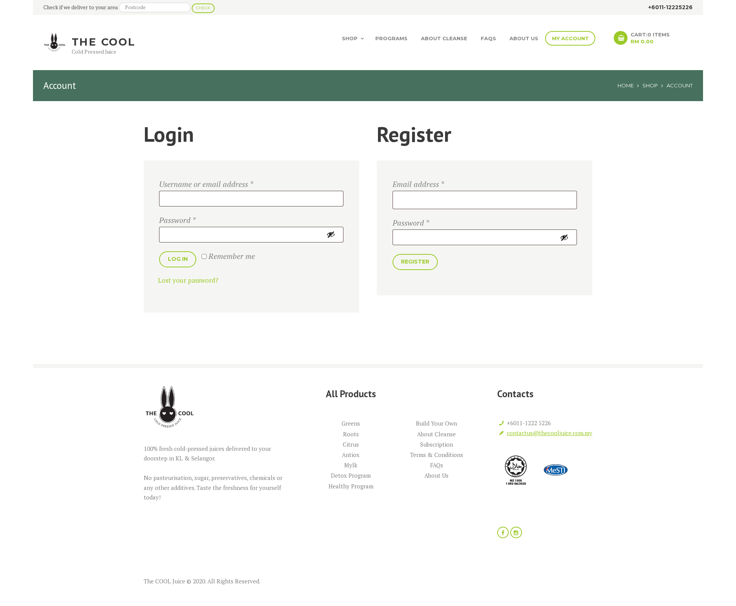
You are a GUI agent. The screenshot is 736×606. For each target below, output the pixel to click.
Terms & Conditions (436, 455)
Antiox (351, 455)
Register (415, 261)
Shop (350, 38)
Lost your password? (188, 280)
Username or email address (206, 184)
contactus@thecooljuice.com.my (549, 433)
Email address (418, 184)
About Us (523, 38)
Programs (391, 38)
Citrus (351, 444)
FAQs (488, 38)
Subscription (436, 444)
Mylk (350, 465)
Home (626, 85)
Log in (178, 259)
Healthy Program (351, 486)
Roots (351, 434)
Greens (351, 423)
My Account (570, 38)
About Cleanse (444, 38)
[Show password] (333, 234)
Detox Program (351, 475)
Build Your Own (436, 423)
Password (177, 220)
